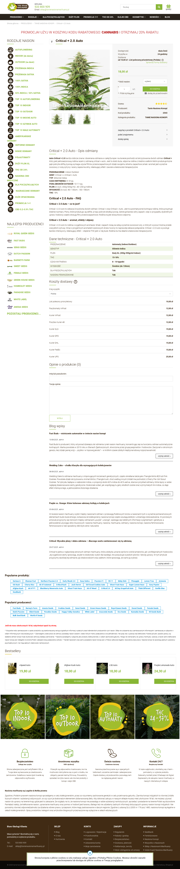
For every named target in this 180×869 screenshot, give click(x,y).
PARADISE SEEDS (21, 292)
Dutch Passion (18, 612)
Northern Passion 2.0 (49, 581)
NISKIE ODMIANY (23, 151)
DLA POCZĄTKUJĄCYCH (26, 184)
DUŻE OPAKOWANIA (24, 197)
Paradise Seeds (50, 612)
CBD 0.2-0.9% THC (23, 209)
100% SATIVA (21, 80)
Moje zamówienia (92, 846)
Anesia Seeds (47, 608)
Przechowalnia (91, 836)
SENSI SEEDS (19, 247)
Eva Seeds (122, 612)
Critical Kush (61, 585)
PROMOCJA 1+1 (22, 203)
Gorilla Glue (160, 588)
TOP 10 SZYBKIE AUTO (25, 124)
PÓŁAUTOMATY (22, 157)
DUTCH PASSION (21, 253)
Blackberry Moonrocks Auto (51, 588)
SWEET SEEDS (20, 266)
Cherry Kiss (29, 585)
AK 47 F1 (31, 588)
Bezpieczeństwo (122, 839)
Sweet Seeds (137, 608)
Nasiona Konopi (152, 839)
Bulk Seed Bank (19, 615)
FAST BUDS (19, 240)
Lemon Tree (149, 581)
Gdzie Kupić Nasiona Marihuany (159, 850)
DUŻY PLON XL (22, 163)
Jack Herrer (76, 585)
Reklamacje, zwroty (123, 846)
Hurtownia (60, 839)
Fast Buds (17, 608)
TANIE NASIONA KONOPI (156, 117)
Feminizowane (151, 836)
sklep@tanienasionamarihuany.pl (54, 9)
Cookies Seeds (64, 608)
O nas (58, 836)
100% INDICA (21, 87)
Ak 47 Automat (45, 585)
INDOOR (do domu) (23, 56)
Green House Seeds (98, 608)
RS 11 (110, 581)
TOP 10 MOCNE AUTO (25, 118)
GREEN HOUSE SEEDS (23, 280)
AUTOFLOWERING (23, 49)
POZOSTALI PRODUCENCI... (24, 313)
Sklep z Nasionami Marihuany (157, 846)
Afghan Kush (18, 588)
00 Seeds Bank (155, 612)
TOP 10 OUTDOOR (23, 111)
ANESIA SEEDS (20, 307)
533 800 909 (42, 6)
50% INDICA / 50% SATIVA (27, 93)
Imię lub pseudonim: (58, 374)
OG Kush (16, 585)
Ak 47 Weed (91, 588)
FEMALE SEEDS (20, 273)
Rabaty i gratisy (122, 836)
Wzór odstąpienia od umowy (127, 850)
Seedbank (17, 592)
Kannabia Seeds (137, 612)
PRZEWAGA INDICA (24, 68)
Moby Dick (122, 581)
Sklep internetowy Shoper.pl (162, 865)
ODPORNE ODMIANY (24, 145)
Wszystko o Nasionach (155, 843)
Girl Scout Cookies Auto (95, 585)
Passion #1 (99, 581)
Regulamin (119, 832)
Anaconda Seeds (106, 612)
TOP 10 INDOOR (22, 105)
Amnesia (162, 581)
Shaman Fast (30, 581)
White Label (89, 612)
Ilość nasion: (124, 82)
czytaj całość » (164, 456)
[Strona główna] (18, 7)
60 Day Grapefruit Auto (124, 588)
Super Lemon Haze (136, 585)
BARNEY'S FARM (21, 260)
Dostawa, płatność (123, 843)
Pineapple (135, 581)
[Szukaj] (159, 7)
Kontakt (88, 839)
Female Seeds (152, 608)
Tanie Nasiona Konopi (157, 108)
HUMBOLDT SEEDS (22, 286)
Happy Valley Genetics (71, 612)
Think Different (144, 588)
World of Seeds (36, 615)
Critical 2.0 (105, 588)
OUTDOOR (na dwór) (24, 62)
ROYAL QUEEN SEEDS (23, 233)
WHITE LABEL (20, 299)
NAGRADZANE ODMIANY (27, 191)
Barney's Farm (31, 608)
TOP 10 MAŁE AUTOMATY (27, 130)
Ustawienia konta (92, 843)
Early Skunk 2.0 (69, 581)
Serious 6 (16, 581)
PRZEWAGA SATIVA (24, 74)
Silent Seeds (34, 612)
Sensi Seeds (80, 608)
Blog (57, 832)
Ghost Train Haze (117, 585)
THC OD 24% (20, 170)
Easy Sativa (85, 581)
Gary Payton (154, 585)
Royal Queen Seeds (119, 608)
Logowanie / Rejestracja (95, 832)
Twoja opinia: (55, 384)
